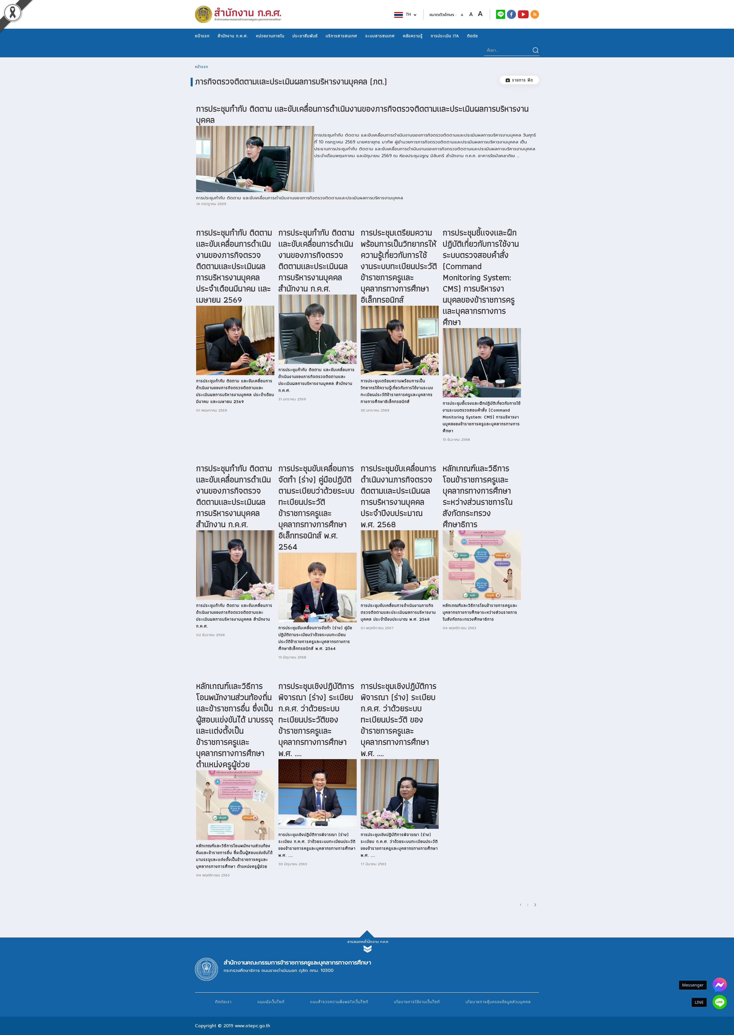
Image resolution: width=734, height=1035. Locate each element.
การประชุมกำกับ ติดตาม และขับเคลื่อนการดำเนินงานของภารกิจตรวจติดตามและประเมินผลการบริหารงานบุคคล (362, 114)
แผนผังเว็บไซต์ (270, 1001)
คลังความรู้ (413, 35)
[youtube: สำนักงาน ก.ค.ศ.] (523, 14)
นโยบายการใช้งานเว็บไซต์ (417, 1001)
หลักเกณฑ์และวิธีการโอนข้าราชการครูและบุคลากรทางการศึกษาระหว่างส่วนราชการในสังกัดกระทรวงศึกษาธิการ (478, 496)
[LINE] (719, 1002)
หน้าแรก (202, 35)
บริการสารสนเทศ (341, 35)
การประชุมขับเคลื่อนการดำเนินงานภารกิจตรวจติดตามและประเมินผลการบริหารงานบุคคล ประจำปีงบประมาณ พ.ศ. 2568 (398, 496)
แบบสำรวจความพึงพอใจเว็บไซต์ (339, 1001)
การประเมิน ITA (445, 35)
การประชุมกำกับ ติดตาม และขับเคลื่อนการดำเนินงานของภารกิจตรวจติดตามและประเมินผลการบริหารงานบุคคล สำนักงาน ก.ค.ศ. (316, 260)
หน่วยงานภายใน (270, 35)
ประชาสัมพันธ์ (305, 35)
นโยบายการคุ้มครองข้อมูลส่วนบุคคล (498, 1001)
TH (409, 14)
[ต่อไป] (535, 904)
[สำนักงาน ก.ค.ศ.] (511, 14)
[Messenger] (719, 985)
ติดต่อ (472, 35)
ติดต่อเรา (223, 1001)
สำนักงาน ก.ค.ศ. (233, 35)
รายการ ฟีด (522, 80)
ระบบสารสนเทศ (380, 35)
